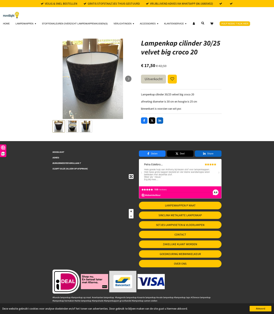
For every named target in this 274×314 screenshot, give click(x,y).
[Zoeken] (202, 23)
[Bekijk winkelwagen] (212, 23)
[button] (58, 126)
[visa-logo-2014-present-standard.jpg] (151, 281)
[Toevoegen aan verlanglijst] (172, 79)
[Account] (193, 23)
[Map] (93, 196)
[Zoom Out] (131, 216)
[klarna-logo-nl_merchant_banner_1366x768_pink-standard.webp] (94, 281)
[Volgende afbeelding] (128, 79)
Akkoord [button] (260, 308)
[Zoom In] (131, 211)
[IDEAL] (66, 281)
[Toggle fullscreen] (131, 176)
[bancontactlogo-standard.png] (123, 281)
